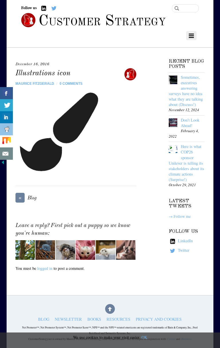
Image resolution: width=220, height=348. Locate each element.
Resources (118, 319)
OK (144, 337)
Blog (28, 198)
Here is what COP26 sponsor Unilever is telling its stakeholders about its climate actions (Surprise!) (186, 163)
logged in (44, 268)
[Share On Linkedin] (6, 117)
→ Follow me (180, 216)
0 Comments (71, 83)
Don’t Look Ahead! (190, 122)
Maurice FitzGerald (34, 83)
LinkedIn (185, 240)
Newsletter (68, 319)
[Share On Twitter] (6, 105)
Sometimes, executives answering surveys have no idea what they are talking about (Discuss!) (186, 90)
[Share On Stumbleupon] (6, 141)
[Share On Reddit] (6, 129)
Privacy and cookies (159, 319)
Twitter (183, 250)
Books (94, 319)
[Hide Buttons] (3, 163)
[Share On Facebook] (6, 93)
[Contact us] (6, 153)
